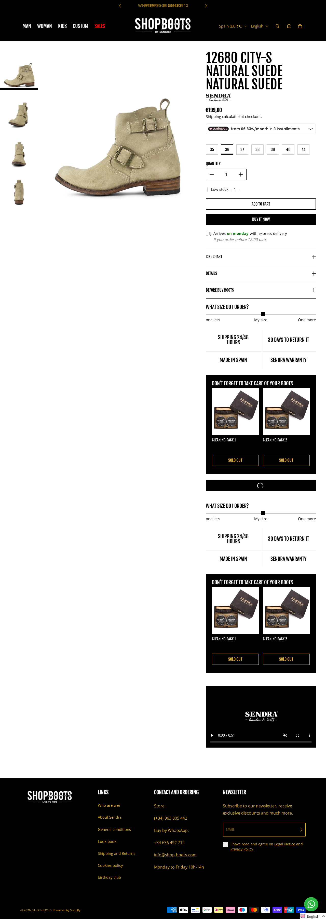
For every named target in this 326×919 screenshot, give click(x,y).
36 (227, 149)
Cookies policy (110, 865)
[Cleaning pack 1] (235, 411)
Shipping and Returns (116, 853)
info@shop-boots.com (175, 855)
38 (257, 149)
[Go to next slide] (206, 6)
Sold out (235, 460)
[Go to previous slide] (120, 6)
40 (288, 149)
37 (242, 149)
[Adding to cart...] (261, 485)
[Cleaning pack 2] (286, 411)
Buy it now (261, 219)
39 (273, 149)
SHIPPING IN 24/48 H (163, 5)
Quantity (213, 163)
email (230, 829)
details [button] (211, 273)
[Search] (277, 26)
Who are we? (109, 805)
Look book (107, 841)
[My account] (288, 26)
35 (212, 149)
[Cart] (300, 26)
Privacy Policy (241, 849)
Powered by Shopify (66, 910)
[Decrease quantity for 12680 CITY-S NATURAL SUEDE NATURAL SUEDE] (211, 174)
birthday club (109, 877)
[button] (313, 916)
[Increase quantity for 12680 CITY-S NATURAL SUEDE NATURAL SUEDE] (240, 174)
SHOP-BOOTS (42, 910)
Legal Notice (284, 844)
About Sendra (109, 817)
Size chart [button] (214, 256)
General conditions (114, 829)
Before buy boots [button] (220, 290)
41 (303, 149)
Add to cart (261, 204)
